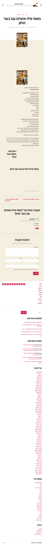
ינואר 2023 (39, 445)
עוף (41, 297)
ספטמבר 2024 (38, 411)
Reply (37, 228)
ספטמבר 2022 (38, 451)
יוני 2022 (40, 456)
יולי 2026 (40, 373)
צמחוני (40, 299)
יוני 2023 (40, 436)
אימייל (19, 258)
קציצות (40, 303)
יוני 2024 (40, 416)
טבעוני (40, 288)
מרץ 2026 (39, 380)
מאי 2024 (39, 417)
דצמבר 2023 (39, 426)
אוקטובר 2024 (38, 409)
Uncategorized (38, 482)
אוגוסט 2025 (39, 392)
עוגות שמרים (39, 510)
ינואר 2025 (39, 404)
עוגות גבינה (39, 503)
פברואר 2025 (39, 402)
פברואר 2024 (39, 423)
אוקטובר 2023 (38, 429)
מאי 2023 (39, 438)
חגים (23, 14)
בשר (26, 14)
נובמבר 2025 (39, 387)
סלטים (40, 290)
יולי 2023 (40, 434)
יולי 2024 (40, 414)
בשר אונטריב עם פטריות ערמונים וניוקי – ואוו (32, 329)
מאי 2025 (39, 397)
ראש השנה (19, 14)
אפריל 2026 (39, 378)
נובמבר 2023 (39, 428)
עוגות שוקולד (39, 506)
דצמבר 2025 (39, 385)
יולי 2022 (40, 455)
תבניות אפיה (39, 520)
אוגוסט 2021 (39, 473)
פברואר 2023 (39, 443)
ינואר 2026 (39, 384)
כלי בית (40, 496)
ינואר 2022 (39, 465)
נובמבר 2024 (39, 407)
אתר (38, 263)
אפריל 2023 (39, 440)
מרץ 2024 (39, 421)
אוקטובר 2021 (38, 470)
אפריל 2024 (39, 419)
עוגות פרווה (39, 504)
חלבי (41, 491)
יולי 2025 (40, 394)
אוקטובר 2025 (38, 389)
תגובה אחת (10, 27)
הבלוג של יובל (39, 487)
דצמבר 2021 (39, 467)
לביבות (40, 498)
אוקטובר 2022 (38, 450)
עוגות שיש (39, 508)
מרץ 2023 (39, 441)
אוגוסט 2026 (39, 372)
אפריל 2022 (39, 460)
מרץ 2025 (39, 400)
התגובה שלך (36, 247)
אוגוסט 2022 (39, 453)
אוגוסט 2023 (39, 433)
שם (38, 258)
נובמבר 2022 (39, 448)
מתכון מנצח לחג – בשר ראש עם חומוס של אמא (31, 331)
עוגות (40, 292)
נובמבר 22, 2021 (19, 27)
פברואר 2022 (39, 463)
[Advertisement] (22, 60)
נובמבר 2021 (39, 468)
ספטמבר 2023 (38, 431)
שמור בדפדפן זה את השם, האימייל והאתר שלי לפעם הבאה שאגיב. (25, 269)
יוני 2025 (40, 395)
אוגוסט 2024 (39, 412)
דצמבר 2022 (39, 446)
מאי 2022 (39, 458)
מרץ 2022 (39, 462)
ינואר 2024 (39, 424)
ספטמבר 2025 (38, 390)
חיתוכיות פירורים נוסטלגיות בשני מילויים (33, 322)
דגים (40, 301)
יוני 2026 (40, 375)
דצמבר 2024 (39, 406)
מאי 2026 (39, 377)
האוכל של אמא (19, 4)
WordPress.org (38, 534)
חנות (40, 284)
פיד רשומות (39, 530)
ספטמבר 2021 (38, 472)
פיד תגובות (39, 532)
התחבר (40, 529)
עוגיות (40, 295)
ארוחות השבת (34, 190)
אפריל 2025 (39, 399)
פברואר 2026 (39, 382)
